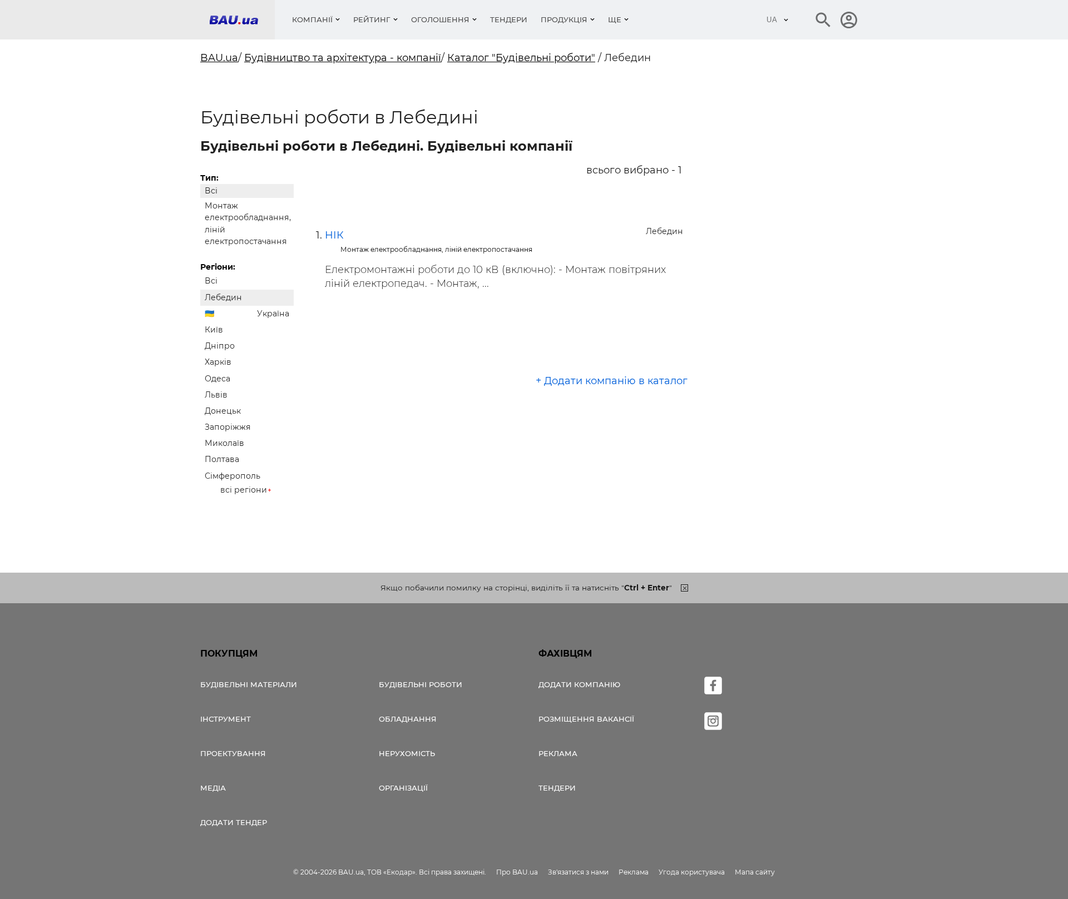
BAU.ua (219, 58)
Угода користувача (692, 872)
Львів (216, 395)
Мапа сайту (755, 872)
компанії (312, 19)
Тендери (508, 19)
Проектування (233, 753)
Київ (214, 330)
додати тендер (233, 822)
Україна (273, 314)
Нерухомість (407, 753)
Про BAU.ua (517, 872)
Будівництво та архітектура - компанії (342, 58)
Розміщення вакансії (586, 718)
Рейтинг (371, 19)
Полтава (222, 459)
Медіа (213, 787)
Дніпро (220, 346)
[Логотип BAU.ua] (242, 19)
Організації (403, 787)
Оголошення (440, 19)
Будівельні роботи (420, 684)
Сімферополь (232, 476)
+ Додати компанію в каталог (612, 381)
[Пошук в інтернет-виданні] (823, 20)
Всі (211, 191)
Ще (614, 19)
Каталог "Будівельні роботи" (521, 58)
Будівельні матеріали (248, 684)
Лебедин (223, 297)
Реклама (557, 753)
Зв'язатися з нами (578, 872)
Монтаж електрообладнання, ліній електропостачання (248, 223)
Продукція (564, 19)
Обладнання (408, 718)
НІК (334, 235)
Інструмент (225, 718)
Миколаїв (224, 443)
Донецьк (223, 411)
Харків (218, 362)
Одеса (217, 379)
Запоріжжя (228, 427)
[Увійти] (849, 20)
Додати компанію (579, 684)
